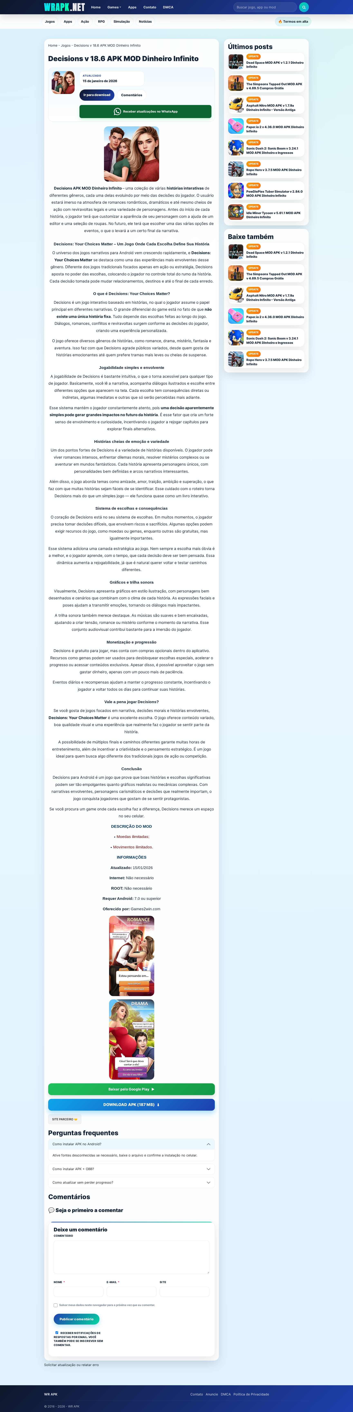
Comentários (131, 95)
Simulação (122, 21)
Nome (59, 1282)
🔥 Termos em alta (293, 21)
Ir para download (97, 95)
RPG (101, 21)
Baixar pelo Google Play (129, 1089)
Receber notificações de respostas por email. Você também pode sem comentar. (78, 1339)
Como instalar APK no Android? (77, 1144)
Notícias (145, 21)
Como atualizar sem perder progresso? (83, 1182)
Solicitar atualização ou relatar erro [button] (71, 1365)
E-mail (113, 1282)
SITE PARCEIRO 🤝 (64, 1119)
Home (96, 7)
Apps (132, 7)
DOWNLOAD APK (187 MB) (129, 1104)
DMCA (168, 7)
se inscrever (86, 1341)
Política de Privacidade (251, 1394)
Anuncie (212, 1394)
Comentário (63, 1235)
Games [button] (113, 7)
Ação (85, 21)
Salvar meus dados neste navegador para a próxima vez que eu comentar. (107, 1305)
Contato (149, 7)
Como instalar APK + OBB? (73, 1169)
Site (163, 1282)
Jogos (50, 21)
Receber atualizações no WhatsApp (150, 111)
